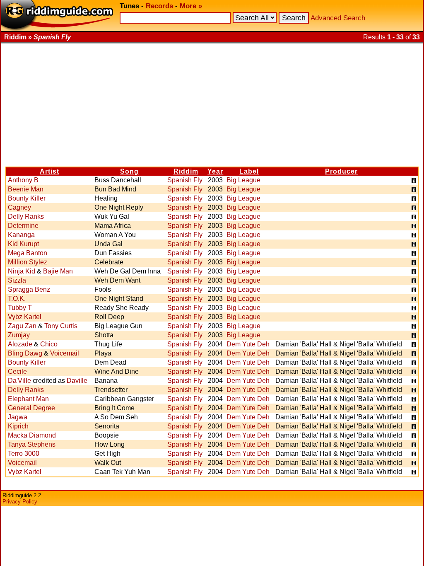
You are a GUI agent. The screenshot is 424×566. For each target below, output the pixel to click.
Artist (49, 171)
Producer (341, 171)
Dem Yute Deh (248, 344)
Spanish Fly (184, 180)
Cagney (19, 207)
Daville (77, 380)
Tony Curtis (60, 325)
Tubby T (20, 307)
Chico (49, 344)
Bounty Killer (27, 198)
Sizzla (17, 280)
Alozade (20, 344)
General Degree (31, 407)
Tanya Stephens (31, 444)
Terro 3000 (23, 453)
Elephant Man (28, 398)
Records (159, 6)
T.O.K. (17, 298)
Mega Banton (27, 252)
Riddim (185, 171)
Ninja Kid (21, 271)
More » (191, 6)
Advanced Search (338, 18)
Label (249, 171)
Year (215, 171)
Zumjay (19, 335)
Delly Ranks (26, 216)
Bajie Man (58, 271)
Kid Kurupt (23, 243)
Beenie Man (25, 189)
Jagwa (17, 417)
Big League (243, 180)
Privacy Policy (19, 501)
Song (129, 171)
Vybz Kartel (24, 316)
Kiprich (18, 426)
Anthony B (23, 180)
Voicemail (64, 353)
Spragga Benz (29, 289)
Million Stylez (27, 262)
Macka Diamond (32, 435)
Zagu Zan (22, 325)
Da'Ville (19, 380)
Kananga (21, 234)
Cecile (17, 371)
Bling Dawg (25, 353)
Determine (23, 225)
